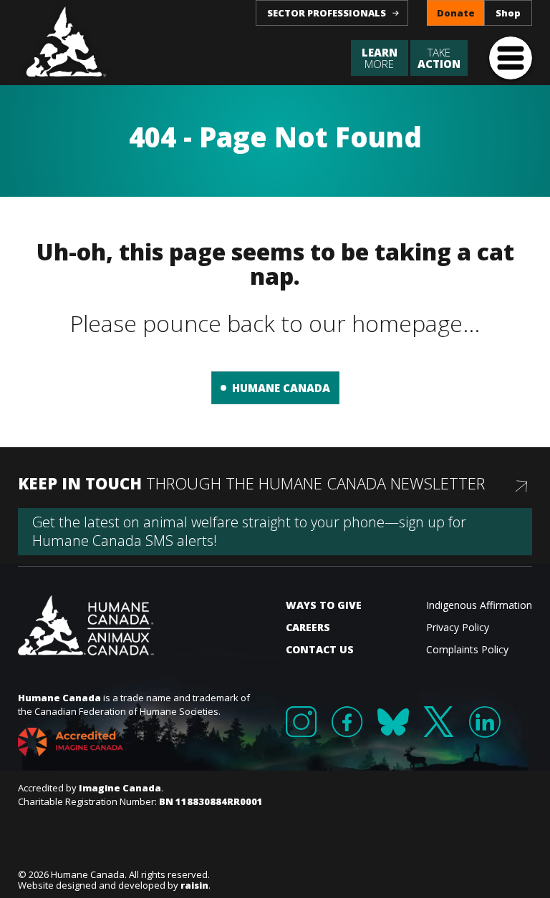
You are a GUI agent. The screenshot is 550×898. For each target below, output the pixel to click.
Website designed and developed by (113, 885)
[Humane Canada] (66, 38)
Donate (456, 12)
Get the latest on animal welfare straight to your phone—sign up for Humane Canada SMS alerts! (249, 531)
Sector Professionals (326, 12)
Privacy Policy (457, 627)
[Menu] (510, 57)
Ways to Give (324, 605)
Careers (308, 627)
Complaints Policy (467, 649)
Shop (508, 12)
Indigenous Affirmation (479, 605)
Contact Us (320, 649)
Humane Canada (281, 388)
